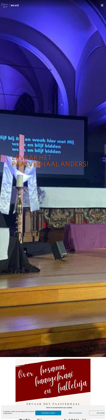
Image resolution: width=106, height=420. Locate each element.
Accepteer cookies (48, 413)
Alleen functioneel (75, 413)
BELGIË (15, 5)
